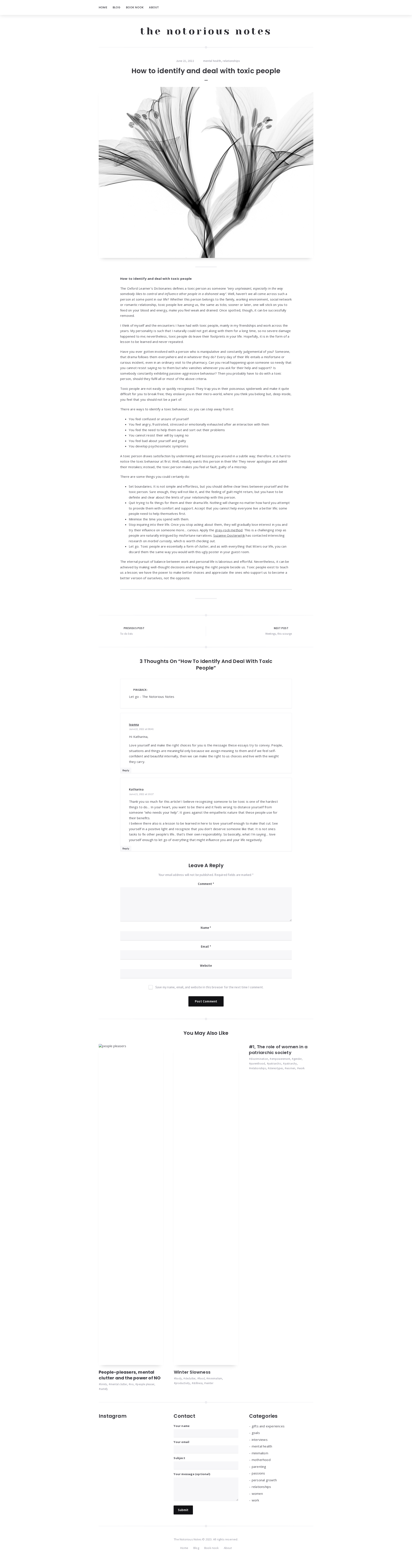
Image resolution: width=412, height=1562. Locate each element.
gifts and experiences (268, 1426)
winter (209, 1383)
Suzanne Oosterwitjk (229, 535)
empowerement (280, 1059)
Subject (179, 1458)
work (302, 1068)
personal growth (264, 1480)
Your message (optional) (192, 1474)
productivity (183, 1383)
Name (206, 928)
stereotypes (276, 1068)
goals (256, 1433)
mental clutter (118, 1384)
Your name (181, 1426)
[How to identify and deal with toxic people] (206, 172)
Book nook (135, 7)
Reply (126, 770)
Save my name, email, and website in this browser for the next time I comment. (209, 987)
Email (206, 946)
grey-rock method (228, 530)
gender (297, 1059)
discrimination (259, 1059)
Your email (181, 1442)
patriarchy (291, 1063)
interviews (260, 1439)
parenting (259, 1466)
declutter (190, 1378)
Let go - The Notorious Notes (151, 696)
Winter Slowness (192, 1372)
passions (258, 1473)
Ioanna (134, 724)
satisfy (104, 1389)
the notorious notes (206, 31)
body (179, 1378)
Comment (206, 884)
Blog (117, 7)
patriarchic (274, 1063)
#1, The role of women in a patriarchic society (278, 1050)
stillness (198, 1383)
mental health (212, 61)
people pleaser (145, 1384)
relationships (231, 61)
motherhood (261, 1460)
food (202, 1378)
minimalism (215, 1378)
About (154, 7)
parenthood (258, 1063)
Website (206, 965)
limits (103, 1384)
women (290, 1068)
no (131, 1384)
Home (103, 7)
